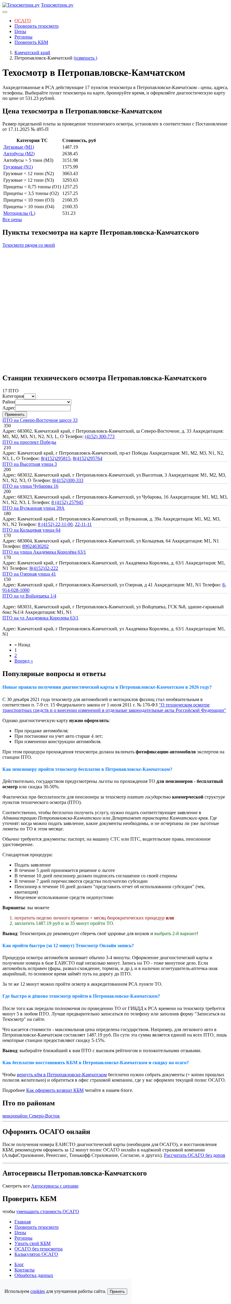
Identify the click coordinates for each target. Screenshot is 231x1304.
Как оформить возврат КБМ (55, 1090)
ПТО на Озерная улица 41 (29, 573)
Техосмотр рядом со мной (28, 245)
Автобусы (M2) (19, 153)
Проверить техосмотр (36, 26)
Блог (19, 1264)
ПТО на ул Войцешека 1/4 (29, 595)
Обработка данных (33, 1275)
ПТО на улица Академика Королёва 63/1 (44, 552)
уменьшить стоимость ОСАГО (47, 1211)
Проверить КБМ (31, 42)
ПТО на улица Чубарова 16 (30, 486)
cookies (37, 1291)
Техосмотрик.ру (57, 5)
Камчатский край (32, 52)
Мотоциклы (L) (19, 213)
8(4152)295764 (87, 458)
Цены (20, 31)
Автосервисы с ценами (55, 1185)
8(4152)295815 (55, 458)
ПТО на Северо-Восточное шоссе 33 (40, 420)
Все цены (12, 219)
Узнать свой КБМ (32, 1243)
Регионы (23, 36)
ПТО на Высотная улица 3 (29, 464)
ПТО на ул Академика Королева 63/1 (40, 617)
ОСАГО (22, 20)
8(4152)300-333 (67, 480)
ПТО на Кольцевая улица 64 (31, 530)
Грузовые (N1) (18, 166)
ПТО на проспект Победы (29, 442)
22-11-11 (83, 524)
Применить (15, 414)
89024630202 (35, 546)
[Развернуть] (4, 12)
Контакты (24, 1269)
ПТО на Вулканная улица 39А (33, 508)
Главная (22, 1221)
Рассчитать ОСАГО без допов (194, 1155)
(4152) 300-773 (100, 436)
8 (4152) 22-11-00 (55, 524)
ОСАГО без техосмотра (38, 1248)
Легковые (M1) (18, 147)
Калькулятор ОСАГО (36, 1254)
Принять (117, 1291)
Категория (13, 396)
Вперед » (23, 660)
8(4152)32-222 (43, 568)
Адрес (8, 407)
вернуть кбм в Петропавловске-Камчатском (62, 1074)
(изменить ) (85, 57)
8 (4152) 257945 (67, 502)
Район (8, 401)
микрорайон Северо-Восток (31, 1115)
